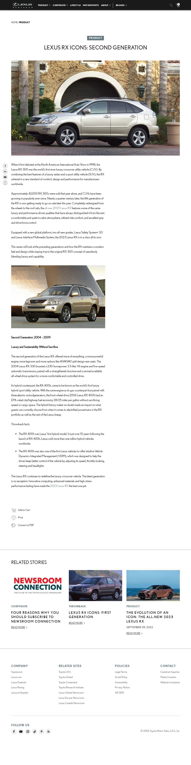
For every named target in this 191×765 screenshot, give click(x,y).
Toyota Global (66, 677)
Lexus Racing (17, 687)
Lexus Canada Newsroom (71, 703)
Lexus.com (16, 677)
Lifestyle (75, 5)
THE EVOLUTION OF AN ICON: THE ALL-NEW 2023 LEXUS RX (149, 617)
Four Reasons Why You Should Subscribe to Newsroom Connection (36, 617)
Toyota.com (16, 671)
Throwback (77, 606)
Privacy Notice (122, 687)
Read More (18, 627)
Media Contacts (168, 677)
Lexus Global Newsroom (71, 692)
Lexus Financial (18, 682)
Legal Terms (121, 671)
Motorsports (91, 5)
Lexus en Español (19, 692)
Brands (120, 5)
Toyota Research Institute (71, 687)
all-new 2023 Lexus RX (58, 208)
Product (43, 5)
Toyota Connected (68, 682)
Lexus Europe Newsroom (71, 697)
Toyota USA (65, 671)
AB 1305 (119, 692)
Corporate (59, 5)
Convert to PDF (26, 525)
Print (20, 517)
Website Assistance (170, 682)
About (104, 5)
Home (14, 22)
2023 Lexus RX (59, 486)
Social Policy (121, 677)
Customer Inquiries (169, 671)
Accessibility (121, 682)
